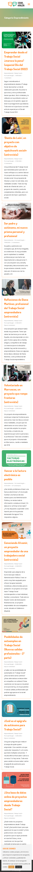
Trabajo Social (18, 73)
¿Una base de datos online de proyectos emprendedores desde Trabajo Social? (15, 801)
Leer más (18, 867)
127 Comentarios (16, 485)
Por (9, 75)
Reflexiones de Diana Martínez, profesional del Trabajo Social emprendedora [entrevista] (16, 308)
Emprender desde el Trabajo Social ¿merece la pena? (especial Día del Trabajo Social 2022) (16, 60)
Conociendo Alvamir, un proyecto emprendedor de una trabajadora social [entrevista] (16, 551)
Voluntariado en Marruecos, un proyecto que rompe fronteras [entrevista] (15, 393)
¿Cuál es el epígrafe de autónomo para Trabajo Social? (15, 725)
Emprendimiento (8, 73)
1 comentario (7, 78)
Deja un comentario (9, 325)
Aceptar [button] (11, 867)
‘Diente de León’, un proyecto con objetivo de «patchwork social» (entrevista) (15, 146)
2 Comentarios (8, 163)
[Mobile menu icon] (28, 4)
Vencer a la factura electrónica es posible (15, 475)
